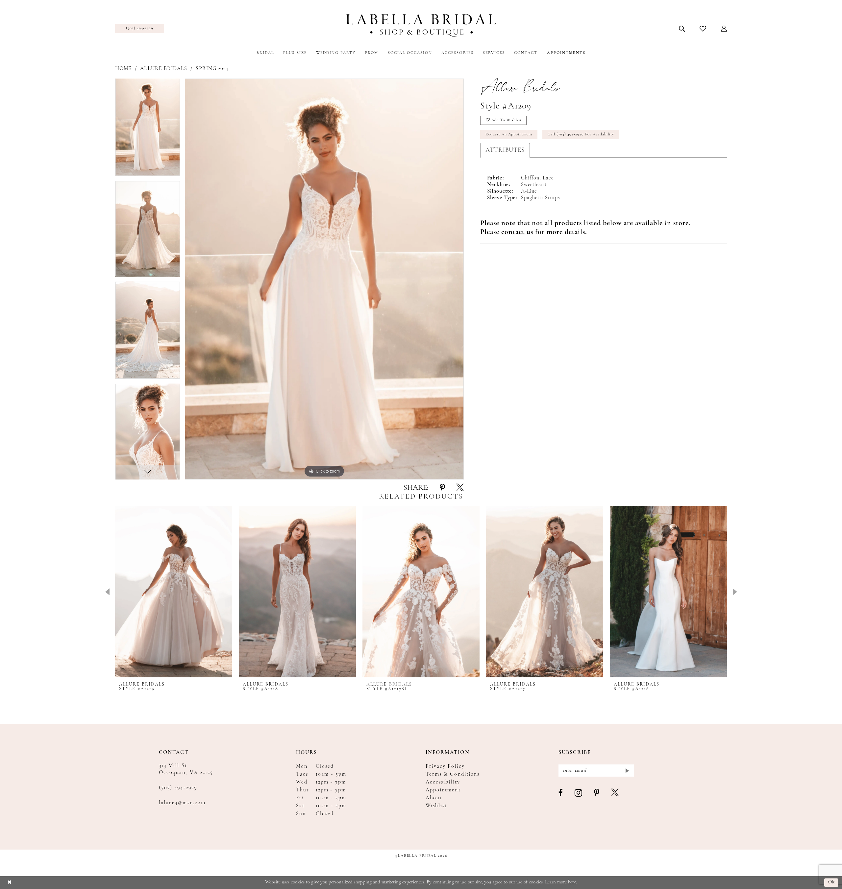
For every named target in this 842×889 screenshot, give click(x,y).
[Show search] (682, 29)
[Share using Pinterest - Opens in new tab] (442, 488)
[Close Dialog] (9, 882)
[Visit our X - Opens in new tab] (615, 793)
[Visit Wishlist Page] (703, 28)
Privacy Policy (445, 766)
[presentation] (173, 591)
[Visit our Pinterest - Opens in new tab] (597, 793)
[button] (724, 29)
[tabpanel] (147, 130)
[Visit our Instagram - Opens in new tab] (579, 793)
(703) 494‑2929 (178, 787)
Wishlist (436, 805)
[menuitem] (139, 28)
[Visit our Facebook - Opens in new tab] (560, 793)
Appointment (443, 790)
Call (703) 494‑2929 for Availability (581, 134)
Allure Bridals (163, 68)
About (434, 798)
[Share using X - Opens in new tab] (460, 488)
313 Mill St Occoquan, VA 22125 (186, 769)
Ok (831, 882)
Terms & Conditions (453, 774)
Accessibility (443, 782)
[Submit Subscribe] (627, 770)
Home (123, 68)
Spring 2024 (212, 68)
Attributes (505, 150)
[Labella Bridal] (421, 25)
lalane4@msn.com (182, 803)
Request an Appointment (508, 134)
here (572, 882)
